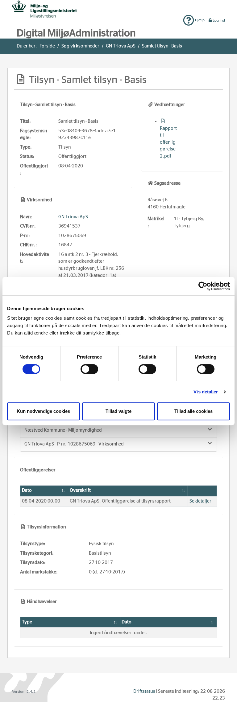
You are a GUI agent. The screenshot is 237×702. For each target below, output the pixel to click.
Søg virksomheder (80, 46)
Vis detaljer (205, 391)
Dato (27, 490)
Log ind (219, 20)
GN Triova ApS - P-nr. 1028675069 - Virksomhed (74, 444)
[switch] (89, 369)
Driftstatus (144, 691)
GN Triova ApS (120, 46)
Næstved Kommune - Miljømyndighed (63, 430)
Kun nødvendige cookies (43, 411)
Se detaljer (200, 501)
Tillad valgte (118, 411)
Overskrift (80, 490)
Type (27, 622)
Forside (47, 46)
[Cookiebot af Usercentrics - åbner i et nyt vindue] (203, 286)
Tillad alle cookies (193, 411)
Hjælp (199, 20)
